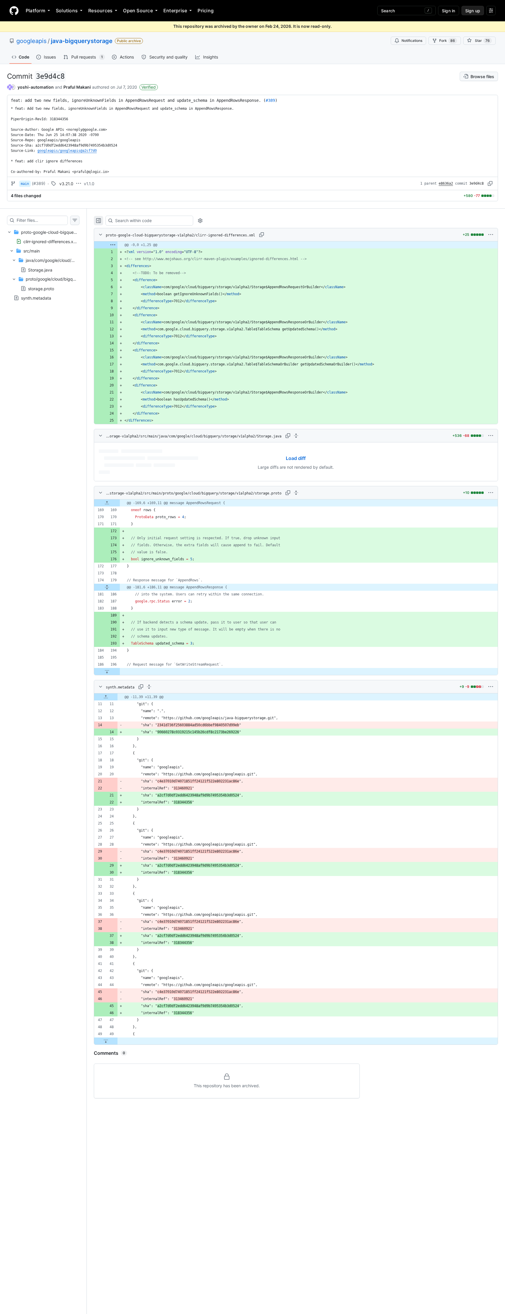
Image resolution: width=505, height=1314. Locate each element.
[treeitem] (43, 260)
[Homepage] (14, 10)
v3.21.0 (66, 183)
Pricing (206, 10)
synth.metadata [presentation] (36, 297)
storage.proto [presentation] (41, 288)
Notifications (412, 40)
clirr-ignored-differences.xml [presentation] (50, 241)
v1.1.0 (89, 183)
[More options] (490, 234)
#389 (270, 100)
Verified (148, 87)
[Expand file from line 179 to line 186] (107, 587)
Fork (447, 40)
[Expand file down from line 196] (107, 671)
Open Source (138, 10)
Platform (35, 10)
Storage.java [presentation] (40, 269)
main (25, 184)
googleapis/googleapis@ (67, 151)
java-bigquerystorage (82, 40)
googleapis (31, 40)
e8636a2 (446, 183)
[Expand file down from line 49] (105, 1041)
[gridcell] (296, 244)
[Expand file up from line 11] (105, 696)
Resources (100, 10)
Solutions (67, 10)
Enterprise (175, 10)
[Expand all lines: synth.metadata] (149, 687)
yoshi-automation (36, 87)
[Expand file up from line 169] (107, 502)
